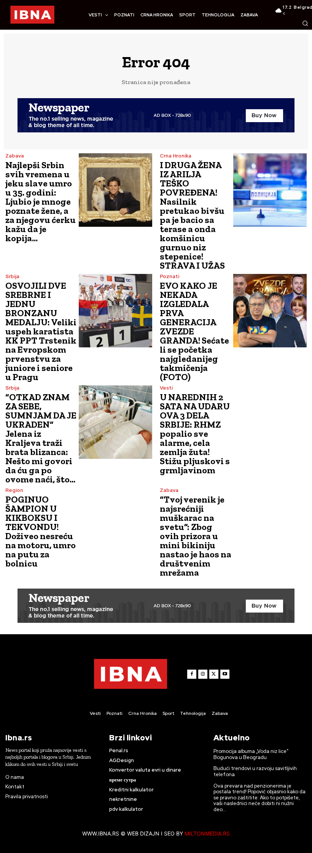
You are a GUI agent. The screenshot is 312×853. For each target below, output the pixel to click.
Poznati (169, 276)
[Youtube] (224, 674)
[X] (213, 674)
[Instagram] (202, 674)
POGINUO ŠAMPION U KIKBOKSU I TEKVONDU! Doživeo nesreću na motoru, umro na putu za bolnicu (40, 531)
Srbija (12, 276)
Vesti (166, 387)
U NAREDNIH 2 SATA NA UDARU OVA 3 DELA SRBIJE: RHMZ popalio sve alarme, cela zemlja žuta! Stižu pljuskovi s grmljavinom (195, 433)
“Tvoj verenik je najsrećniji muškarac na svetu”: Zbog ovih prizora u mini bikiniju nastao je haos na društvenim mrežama (195, 536)
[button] (305, 23)
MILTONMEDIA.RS (207, 833)
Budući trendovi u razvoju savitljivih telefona (255, 771)
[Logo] (32, 15)
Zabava (14, 155)
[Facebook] (191, 674)
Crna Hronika (175, 155)
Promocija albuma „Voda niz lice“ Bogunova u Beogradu (250, 754)
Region (14, 490)
